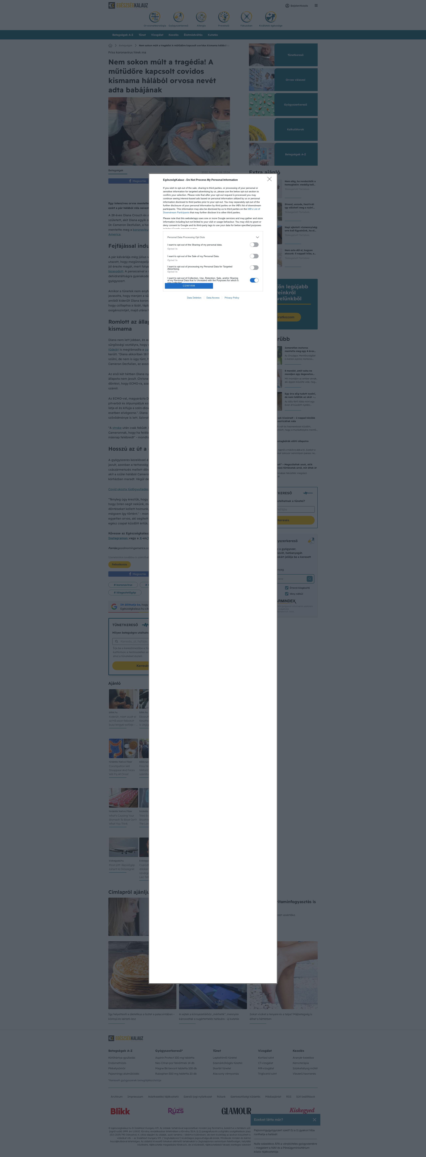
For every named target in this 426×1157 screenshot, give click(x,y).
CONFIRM (189, 286)
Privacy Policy (232, 297)
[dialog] (213, 579)
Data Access (213, 297)
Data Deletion (194, 297)
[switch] (254, 244)
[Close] (270, 180)
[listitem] (213, 237)
